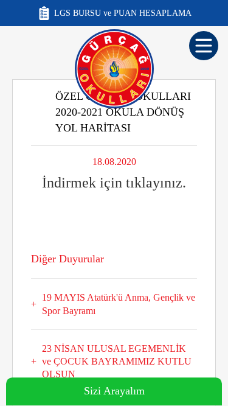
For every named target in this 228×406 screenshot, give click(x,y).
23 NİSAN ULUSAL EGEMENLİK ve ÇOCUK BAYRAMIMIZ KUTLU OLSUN (117, 361)
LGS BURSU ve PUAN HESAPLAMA (123, 13)
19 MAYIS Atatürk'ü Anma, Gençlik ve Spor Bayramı (118, 303)
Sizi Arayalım (114, 391)
